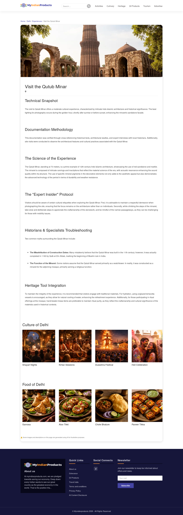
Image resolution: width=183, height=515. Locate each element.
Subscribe (125, 485)
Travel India (73, 482)
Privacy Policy (75, 490)
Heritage (121, 6)
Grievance (73, 473)
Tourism (146, 6)
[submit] (89, 6)
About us (72, 469)
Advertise (158, 6)
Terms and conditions (78, 486)
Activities (99, 6)
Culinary (110, 6)
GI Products (134, 6)
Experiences (37, 21)
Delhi (29, 21)
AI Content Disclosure (78, 495)
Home (23, 21)
